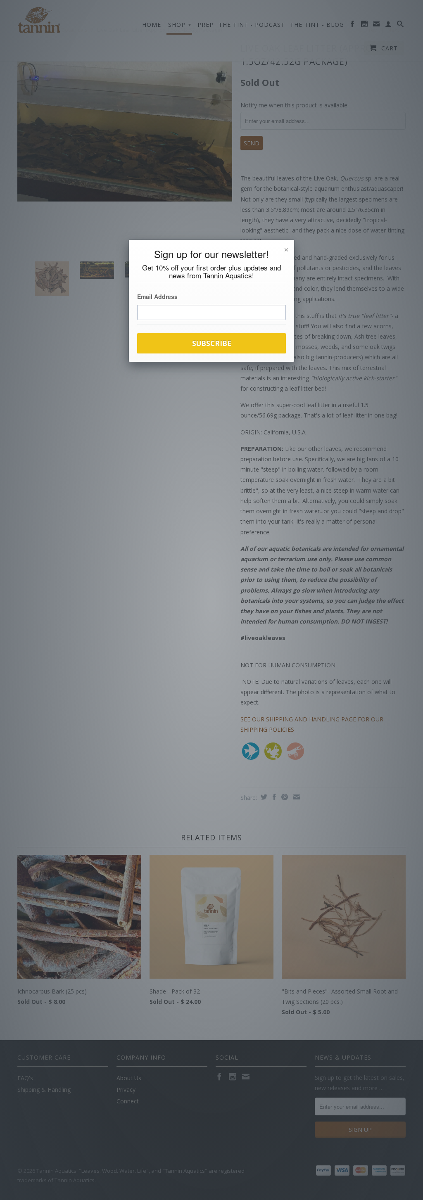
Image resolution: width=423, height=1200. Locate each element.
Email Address (157, 296)
